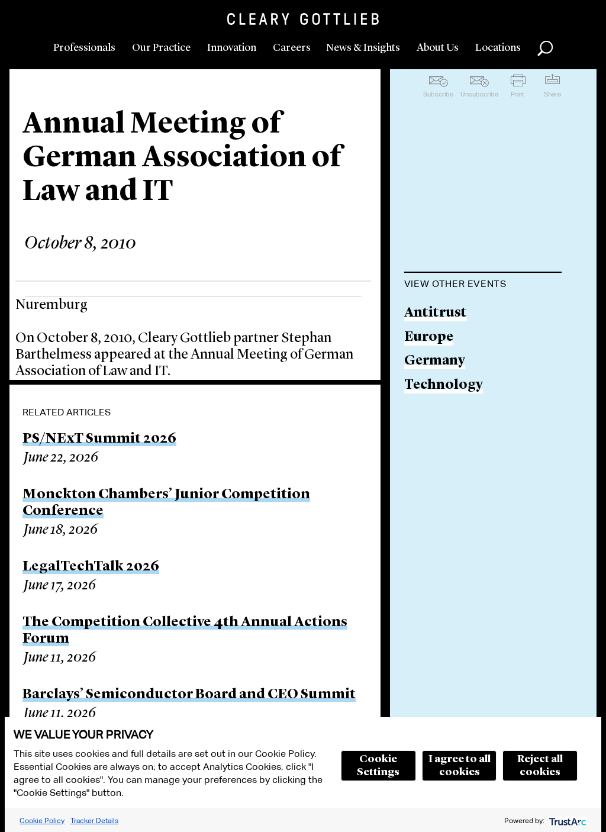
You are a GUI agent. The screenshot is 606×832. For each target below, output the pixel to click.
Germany (434, 361)
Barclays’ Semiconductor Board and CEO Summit (189, 695)
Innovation (231, 48)
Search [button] (545, 48)
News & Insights (363, 48)
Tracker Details (94, 820)
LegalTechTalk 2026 (90, 567)
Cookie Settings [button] (378, 766)
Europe (428, 337)
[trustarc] (566, 820)
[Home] (303, 19)
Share (552, 94)
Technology (443, 385)
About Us (438, 48)
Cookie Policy (42, 820)
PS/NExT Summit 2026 (99, 439)
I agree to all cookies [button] (459, 766)
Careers (292, 48)
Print (517, 94)
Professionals (84, 48)
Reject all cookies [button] (540, 766)
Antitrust (435, 313)
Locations (498, 48)
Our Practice (161, 48)
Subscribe (438, 94)
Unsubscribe (479, 94)
